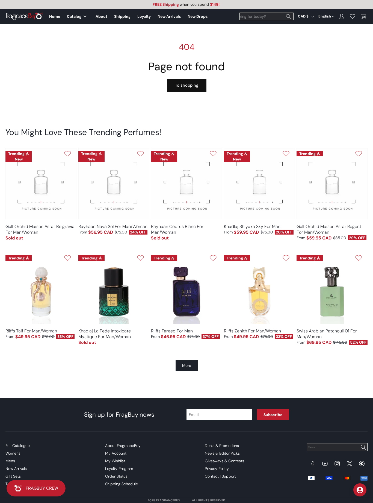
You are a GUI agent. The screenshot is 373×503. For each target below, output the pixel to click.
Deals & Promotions (222, 445)
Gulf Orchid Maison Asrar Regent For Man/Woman (329, 229)
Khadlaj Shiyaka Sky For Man (252, 226)
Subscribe (273, 414)
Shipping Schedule (121, 483)
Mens (10, 460)
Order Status (116, 476)
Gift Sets (13, 476)
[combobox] (266, 16)
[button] (78, 16)
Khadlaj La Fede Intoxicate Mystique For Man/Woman (104, 334)
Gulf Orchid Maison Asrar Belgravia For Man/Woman (40, 229)
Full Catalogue (17, 445)
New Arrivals (16, 468)
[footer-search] (363, 448)
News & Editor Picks (222, 453)
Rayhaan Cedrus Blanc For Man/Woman (177, 229)
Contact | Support (220, 476)
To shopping (186, 85)
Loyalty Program (119, 468)
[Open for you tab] (359, 489)
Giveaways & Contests (224, 460)
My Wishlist (115, 460)
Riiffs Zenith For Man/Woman (252, 331)
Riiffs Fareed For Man (172, 331)
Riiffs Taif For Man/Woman (31, 331)
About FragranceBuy (123, 445)
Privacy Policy (217, 468)
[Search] (288, 16)
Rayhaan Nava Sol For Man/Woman (112, 226)
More (186, 365)
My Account (115, 453)
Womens (12, 453)
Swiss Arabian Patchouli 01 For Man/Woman (327, 334)
